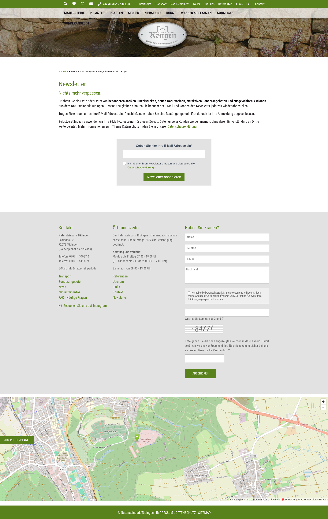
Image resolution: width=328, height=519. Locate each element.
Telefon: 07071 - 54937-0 (74, 256)
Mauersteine (74, 13)
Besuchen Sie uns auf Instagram (85, 306)
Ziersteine (152, 13)
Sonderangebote (77, 23)
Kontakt (260, 4)
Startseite (145, 4)
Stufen (133, 13)
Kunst (171, 13)
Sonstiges (225, 13)
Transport (161, 4)
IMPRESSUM (164, 513)
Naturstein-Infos (69, 292)
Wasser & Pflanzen (196, 13)
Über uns (209, 4)
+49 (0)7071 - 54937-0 (116, 4)
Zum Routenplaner (17, 440)
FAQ (248, 4)
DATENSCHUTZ (186, 513)
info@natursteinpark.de (82, 268)
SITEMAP (204, 513)
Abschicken (200, 373)
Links (239, 4)
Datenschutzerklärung (182, 126)
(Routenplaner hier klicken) (75, 249)
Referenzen (225, 4)
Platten (116, 13)
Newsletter (120, 297)
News (196, 4)
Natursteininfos (179, 4)
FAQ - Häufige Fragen (73, 297)
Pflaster (97, 13)
